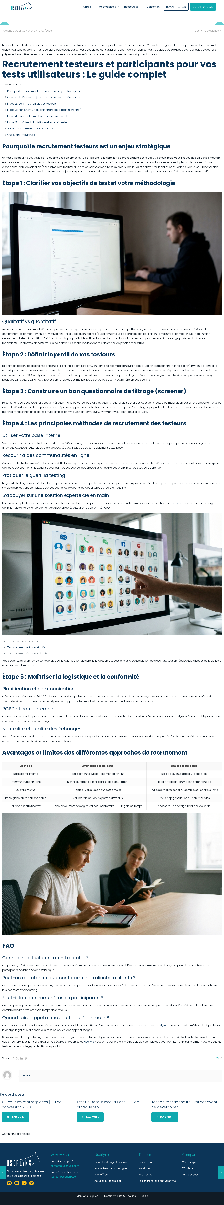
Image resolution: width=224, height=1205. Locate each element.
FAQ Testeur (145, 1174)
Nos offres (101, 1174)
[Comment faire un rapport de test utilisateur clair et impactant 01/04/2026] (221, 1172)
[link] (93, 6)
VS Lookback (190, 1174)
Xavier (26, 31)
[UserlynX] (21, 5)
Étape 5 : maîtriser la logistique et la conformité (37, 122)
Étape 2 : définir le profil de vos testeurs (32, 104)
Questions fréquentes (21, 135)
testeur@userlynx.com (64, 1176)
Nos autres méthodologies (110, 1168)
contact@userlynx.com (65, 1165)
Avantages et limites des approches (30, 128)
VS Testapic (189, 1162)
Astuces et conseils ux (108, 1180)
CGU (145, 1196)
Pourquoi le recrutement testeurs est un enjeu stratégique (44, 91)
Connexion (145, 1162)
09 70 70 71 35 (60, 1154)
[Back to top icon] (208, 1196)
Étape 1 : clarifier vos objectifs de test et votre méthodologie (45, 97)
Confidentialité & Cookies (120, 1196)
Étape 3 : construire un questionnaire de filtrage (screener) (44, 110)
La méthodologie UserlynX (110, 1162)
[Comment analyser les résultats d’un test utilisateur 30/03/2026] (3, 1172)
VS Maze (187, 1168)
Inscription (144, 1168)
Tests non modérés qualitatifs (26, 647)
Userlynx (176, 503)
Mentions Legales (87, 1196)
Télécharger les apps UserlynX (157, 1180)
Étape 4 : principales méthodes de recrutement (37, 116)
